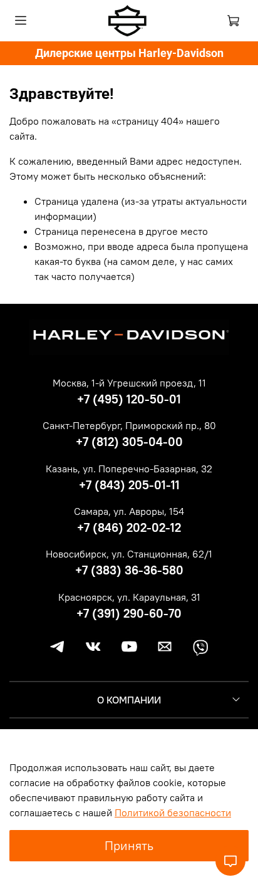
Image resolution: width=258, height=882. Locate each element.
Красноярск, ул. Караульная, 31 (129, 597)
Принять (129, 845)
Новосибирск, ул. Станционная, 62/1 (129, 553)
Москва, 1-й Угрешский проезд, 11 (129, 382)
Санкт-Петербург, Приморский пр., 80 (129, 425)
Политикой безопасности (173, 812)
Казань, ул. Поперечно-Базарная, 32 (129, 468)
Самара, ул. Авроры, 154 (129, 511)
